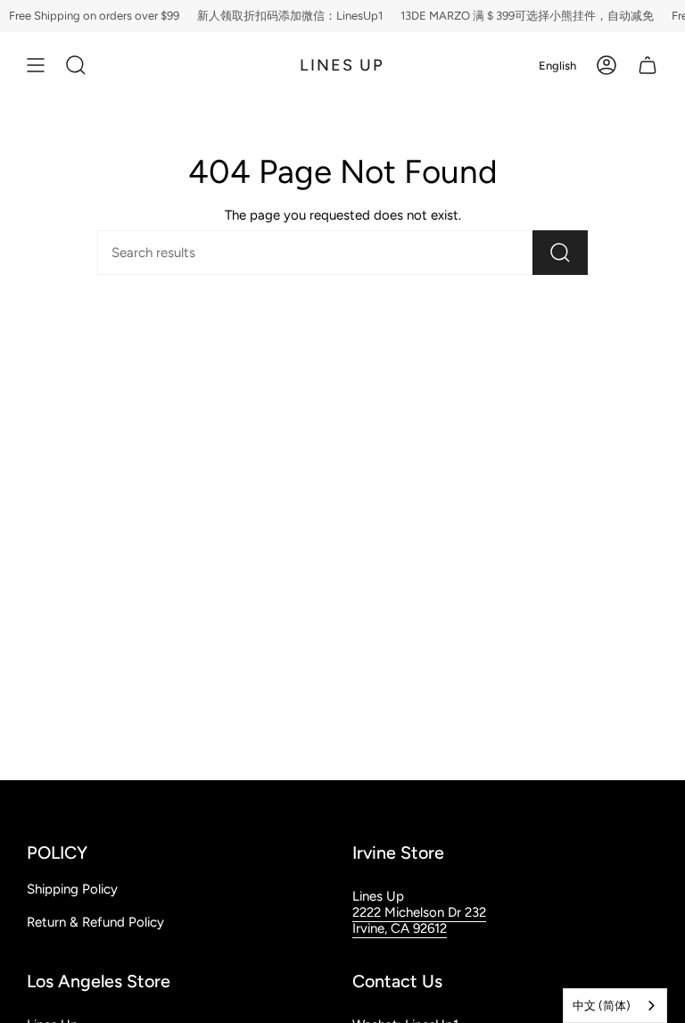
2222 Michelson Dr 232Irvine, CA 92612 (419, 920)
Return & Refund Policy (95, 922)
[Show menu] (36, 65)
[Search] (560, 252)
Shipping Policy (72, 889)
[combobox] (615, 1005)
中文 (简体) (602, 1005)
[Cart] (647, 65)
